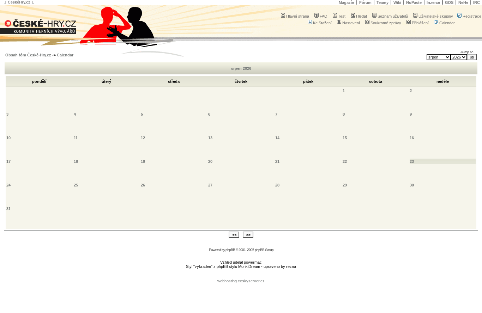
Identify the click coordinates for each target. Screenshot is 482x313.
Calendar (447, 23)
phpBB (230, 250)
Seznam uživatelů (393, 16)
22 (345, 161)
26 (143, 185)
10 (8, 138)
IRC (476, 2)
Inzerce (433, 2)
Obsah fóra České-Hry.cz (28, 55)
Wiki (397, 2)
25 (76, 185)
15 (345, 138)
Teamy (382, 2)
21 (277, 161)
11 (76, 138)
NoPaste (414, 2)
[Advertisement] (241, 275)
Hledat (361, 16)
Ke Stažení (322, 23)
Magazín (346, 2)
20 (210, 161)
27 (210, 185)
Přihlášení (420, 23)
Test (341, 16)
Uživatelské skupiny (435, 16)
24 (8, 185)
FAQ (323, 16)
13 (210, 138)
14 (277, 138)
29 (345, 185)
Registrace (472, 16)
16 (412, 138)
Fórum (365, 2)
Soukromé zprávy (385, 23)
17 (8, 161)
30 (412, 185)
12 (143, 138)
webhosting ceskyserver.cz (241, 281)
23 (412, 161)
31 (8, 209)
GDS (449, 2)
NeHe (463, 2)
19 (143, 161)
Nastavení (351, 23)
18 (76, 161)
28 (277, 185)
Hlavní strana (297, 16)
